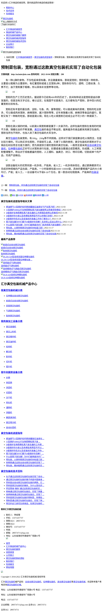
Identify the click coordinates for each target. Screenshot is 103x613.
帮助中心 (10, 8)
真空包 (38, 129)
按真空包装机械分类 (11, 290)
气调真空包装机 (13, 311)
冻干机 (9, 398)
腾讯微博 (38, 195)
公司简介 (10, 555)
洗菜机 (9, 388)
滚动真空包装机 (64, 582)
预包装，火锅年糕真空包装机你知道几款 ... (25, 460)
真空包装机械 (79, 582)
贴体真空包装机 (8, 254)
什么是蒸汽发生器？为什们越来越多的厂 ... (25, 457)
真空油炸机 (11, 342)
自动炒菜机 (11, 427)
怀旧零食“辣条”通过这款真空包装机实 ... (24, 488)
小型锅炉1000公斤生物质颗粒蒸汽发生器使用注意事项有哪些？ (34, 210)
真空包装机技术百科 (11, 471)
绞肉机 (9, 347)
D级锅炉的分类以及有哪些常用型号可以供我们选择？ (30, 216)
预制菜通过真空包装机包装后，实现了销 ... (25, 500)
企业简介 (10, 44)
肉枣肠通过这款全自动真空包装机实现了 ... (25, 463)
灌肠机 (9, 408)
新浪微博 (29, 195)
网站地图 (10, 567)
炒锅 (8, 378)
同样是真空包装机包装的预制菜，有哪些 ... (25, 497)
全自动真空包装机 (33, 582)
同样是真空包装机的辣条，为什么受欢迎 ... (25, 485)
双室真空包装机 (13, 306)
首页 (8, 543)
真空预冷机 (11, 422)
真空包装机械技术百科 (16, 41)
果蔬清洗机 (11, 417)
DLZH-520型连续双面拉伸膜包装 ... (16, 260)
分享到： (6, 195)
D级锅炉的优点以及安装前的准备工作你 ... (25, 451)
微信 (13, 195)
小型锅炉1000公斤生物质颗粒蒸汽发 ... (23, 442)
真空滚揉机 (11, 327)
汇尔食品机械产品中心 (16, 546)
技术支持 (10, 11)
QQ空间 (20, 195)
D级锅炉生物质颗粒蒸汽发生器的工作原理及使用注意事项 (32, 213)
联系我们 (10, 47)
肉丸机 (9, 403)
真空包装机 (10, 582)
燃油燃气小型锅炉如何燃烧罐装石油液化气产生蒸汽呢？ (31, 207)
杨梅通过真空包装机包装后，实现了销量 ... (25, 491)
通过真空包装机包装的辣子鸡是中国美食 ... (25, 479)
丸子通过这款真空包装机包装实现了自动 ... (25, 477)
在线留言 (10, 14)
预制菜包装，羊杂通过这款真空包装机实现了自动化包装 (34, 185)
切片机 (9, 362)
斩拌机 (9, 357)
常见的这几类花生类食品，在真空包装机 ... (25, 503)
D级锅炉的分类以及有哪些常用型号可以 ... (25, 448)
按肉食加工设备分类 (11, 321)
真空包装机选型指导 (43, 57)
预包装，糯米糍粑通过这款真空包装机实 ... (25, 466)
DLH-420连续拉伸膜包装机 (13, 278)
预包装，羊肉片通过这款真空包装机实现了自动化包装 (33, 190)
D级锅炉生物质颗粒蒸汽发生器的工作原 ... (25, 445)
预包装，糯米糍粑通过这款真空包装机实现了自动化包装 (31, 234)
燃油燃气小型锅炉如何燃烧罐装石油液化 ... (25, 439)
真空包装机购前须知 (15, 558)
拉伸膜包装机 (15, 148)
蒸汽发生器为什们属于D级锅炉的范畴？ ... (25, 454)
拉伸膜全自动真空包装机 (17, 296)
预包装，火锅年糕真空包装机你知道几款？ (25, 228)
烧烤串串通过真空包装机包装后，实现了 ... (25, 494)
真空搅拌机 (11, 337)
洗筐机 (9, 412)
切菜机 (9, 393)
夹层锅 (9, 383)
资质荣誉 (10, 552)
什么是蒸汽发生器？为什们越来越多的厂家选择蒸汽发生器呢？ (34, 225)
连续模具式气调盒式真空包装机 (15, 272)
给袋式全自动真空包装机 (12, 248)
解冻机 (9, 352)
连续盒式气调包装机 (10, 266)
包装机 (14, 138)
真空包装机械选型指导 (16, 38)
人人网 (46, 195)
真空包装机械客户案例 (16, 35)
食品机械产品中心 (14, 32)
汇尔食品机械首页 (14, 29)
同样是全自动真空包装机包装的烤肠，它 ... (25, 482)
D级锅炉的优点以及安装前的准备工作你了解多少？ (29, 219)
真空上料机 (11, 332)
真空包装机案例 (13, 549)
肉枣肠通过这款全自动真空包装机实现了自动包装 (28, 231)
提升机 (9, 367)
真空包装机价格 (14, 585)
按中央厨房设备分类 (11, 372)
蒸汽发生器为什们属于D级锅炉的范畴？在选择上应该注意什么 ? (34, 222)
